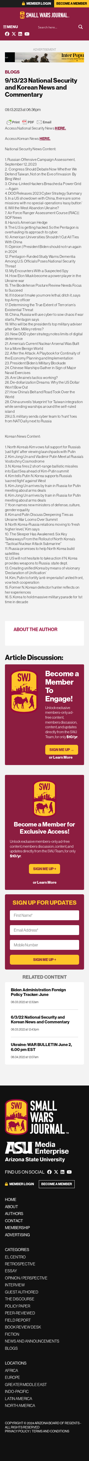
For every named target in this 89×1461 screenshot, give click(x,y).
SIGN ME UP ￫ (44, 868)
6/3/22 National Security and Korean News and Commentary (40, 1019)
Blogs (12, 72)
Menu (12, 26)
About (11, 1206)
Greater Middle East (26, 1384)
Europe (12, 1377)
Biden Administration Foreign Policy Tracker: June (38, 992)
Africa (11, 1370)
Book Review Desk (23, 1327)
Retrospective (20, 1263)
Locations (15, 1363)
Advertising (17, 1234)
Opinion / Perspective (26, 1277)
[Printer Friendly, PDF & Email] (29, 122)
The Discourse (19, 1298)
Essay (11, 1270)
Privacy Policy (17, 1431)
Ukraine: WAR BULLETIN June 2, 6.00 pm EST (41, 1047)
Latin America (18, 1398)
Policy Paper (17, 1306)
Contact (14, 1220)
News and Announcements (32, 1341)
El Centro (15, 1257)
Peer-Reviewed (20, 1313)
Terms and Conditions (50, 1431)
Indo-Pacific (17, 1391)
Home (10, 1199)
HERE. (60, 128)
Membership (17, 1227)
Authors (14, 1213)
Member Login (38, 3)
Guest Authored (21, 1292)
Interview (15, 1284)
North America (20, 1405)
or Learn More (60, 757)
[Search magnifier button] (80, 27)
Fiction (12, 1334)
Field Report (18, 1320)
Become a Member (71, 3)
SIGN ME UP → (61, 749)
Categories (17, 1249)
